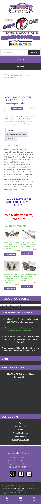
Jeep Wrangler (9, 124)
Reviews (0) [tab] (11, 139)
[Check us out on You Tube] (29, 477)
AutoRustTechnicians (11, 121)
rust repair (18, 124)
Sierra (16, 461)
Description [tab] (11, 130)
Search (34, 52)
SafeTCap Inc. (27, 124)
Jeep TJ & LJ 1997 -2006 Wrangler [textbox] (20, 306)
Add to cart (17, 108)
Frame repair (24, 121)
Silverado (11, 461)
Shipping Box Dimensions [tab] (16, 134)
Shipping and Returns (20, 439)
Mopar (22, 461)
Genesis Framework (31, 493)
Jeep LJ (31, 121)
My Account (20, 423)
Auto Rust (26, 119)
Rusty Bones (19, 493)
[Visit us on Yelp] (13, 477)
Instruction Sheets (20, 426)
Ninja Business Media (17, 488)
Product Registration (20, 433)
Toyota (10, 464)
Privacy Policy (20, 436)
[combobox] (20, 305)
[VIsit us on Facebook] (21, 477)
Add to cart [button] (10, 255)
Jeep (22, 458)
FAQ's (20, 429)
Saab (22, 464)
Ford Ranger (12, 458)
